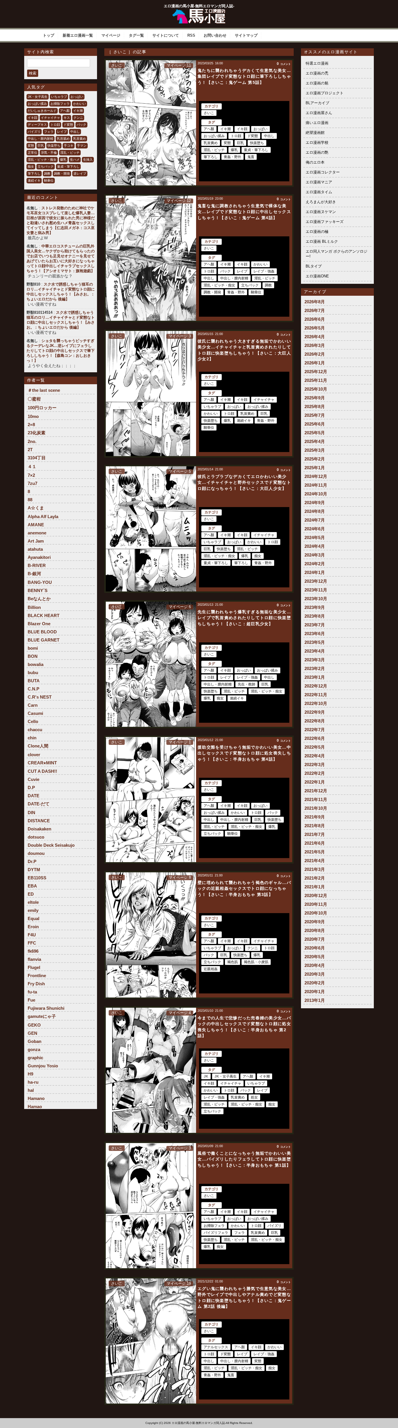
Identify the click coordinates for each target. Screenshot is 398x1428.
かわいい (79, 103)
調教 (47, 173)
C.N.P (33, 688)
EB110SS (37, 877)
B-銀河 (34, 573)
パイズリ (34, 131)
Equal (33, 918)
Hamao (35, 1106)
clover (34, 754)
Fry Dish (36, 983)
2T (30, 449)
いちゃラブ (59, 96)
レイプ (62, 131)
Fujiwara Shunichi (46, 1008)
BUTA (34, 680)
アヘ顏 (65, 110)
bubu (33, 672)
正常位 (32, 152)
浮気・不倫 (49, 152)
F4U (32, 934)
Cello (33, 721)
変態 (31, 145)
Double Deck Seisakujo (51, 845)
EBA (32, 885)
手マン (82, 145)
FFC (32, 942)
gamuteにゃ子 (42, 1016)
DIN (31, 812)
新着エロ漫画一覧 (78, 35)
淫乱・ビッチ (70, 152)
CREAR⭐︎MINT (42, 762)
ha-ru (33, 1082)
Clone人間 (38, 745)
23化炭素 (36, 432)
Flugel (34, 967)
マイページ (110, 35)
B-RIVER (37, 565)
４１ (32, 466)
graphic (35, 1057)
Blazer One (39, 623)
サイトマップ (246, 35)
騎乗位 (49, 180)
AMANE (36, 524)
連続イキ (34, 180)
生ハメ (75, 159)
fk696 (33, 951)
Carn (33, 705)
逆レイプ (79, 173)
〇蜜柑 (34, 398)
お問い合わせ (215, 35)
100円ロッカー (42, 407)
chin (32, 737)
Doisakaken (39, 828)
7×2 (31, 475)
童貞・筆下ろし (68, 166)
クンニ (78, 117)
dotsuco (36, 837)
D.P (31, 787)
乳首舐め (63, 138)
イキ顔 (32, 117)
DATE (33, 795)
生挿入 (88, 159)
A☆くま (36, 507)
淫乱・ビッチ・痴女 (42, 159)
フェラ (49, 131)
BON (33, 656)
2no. (32, 441)
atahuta (35, 549)
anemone (37, 532)
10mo (33, 416)
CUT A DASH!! (42, 771)
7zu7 (32, 483)
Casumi (35, 713)
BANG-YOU (40, 582)
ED (31, 894)
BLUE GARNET (43, 639)
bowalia (35, 664)
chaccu (35, 729)
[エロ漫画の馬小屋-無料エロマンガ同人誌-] (199, 11)
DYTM (34, 869)
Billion (34, 607)
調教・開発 (62, 173)
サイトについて (165, 35)
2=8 (31, 424)
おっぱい (77, 96)
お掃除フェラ (60, 103)
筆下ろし (34, 173)
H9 (30, 1073)
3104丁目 (37, 457)
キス (67, 117)
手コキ (68, 145)
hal (31, 1090)
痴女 (31, 166)
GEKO (34, 1025)
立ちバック (46, 166)
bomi (33, 648)
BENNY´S (37, 590)
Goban (34, 1041)
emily (33, 910)
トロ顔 (55, 124)
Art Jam (36, 540)
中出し (75, 131)
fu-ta (32, 991)
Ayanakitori (39, 557)
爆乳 (63, 159)
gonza (34, 1049)
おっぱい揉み (37, 103)
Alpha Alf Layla (43, 516)
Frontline (37, 975)
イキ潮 (78, 110)
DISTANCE (39, 820)
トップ (48, 35)
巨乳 (41, 145)
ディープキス (37, 124)
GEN (32, 1033)
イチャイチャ (50, 117)
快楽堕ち (53, 145)
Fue (31, 1000)
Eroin (33, 926)
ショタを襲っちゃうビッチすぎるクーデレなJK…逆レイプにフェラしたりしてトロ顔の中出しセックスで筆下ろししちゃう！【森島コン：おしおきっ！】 (61, 351)
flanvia (34, 959)
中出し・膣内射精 (40, 138)
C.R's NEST (40, 696)
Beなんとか (39, 598)
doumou (36, 853)
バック (81, 124)
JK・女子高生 (37, 96)
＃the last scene (44, 390)
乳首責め (79, 138)
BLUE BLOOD (42, 631)
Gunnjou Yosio (43, 1065)
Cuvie (33, 779)
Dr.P (32, 861)
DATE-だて (39, 803)
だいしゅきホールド (42, 110)
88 (30, 499)
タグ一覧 (136, 35)
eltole (33, 902)
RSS (191, 35)
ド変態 (68, 124)
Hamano (36, 1098)
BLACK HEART (43, 615)
